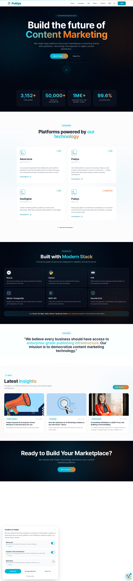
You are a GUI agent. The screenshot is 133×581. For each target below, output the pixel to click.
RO (110, 3)
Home (72, 3)
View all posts (119, 387)
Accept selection (30, 571)
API (88, 3)
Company (81, 3)
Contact (102, 3)
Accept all (13, 571)
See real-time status (66, 227)
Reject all (48, 571)
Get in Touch (58, 56)
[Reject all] (55, 529)
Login (122, 3)
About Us (76, 56)
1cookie (9, 546)
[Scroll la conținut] (66, 69)
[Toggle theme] (114, 3)
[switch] (53, 543)
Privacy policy (30, 576)
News (95, 3)
